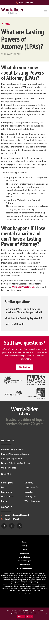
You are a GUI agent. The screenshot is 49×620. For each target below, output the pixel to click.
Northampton (7, 496)
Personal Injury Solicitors (13, 449)
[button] (45, 11)
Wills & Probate (8, 467)
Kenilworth (6, 492)
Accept (21, 616)
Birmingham (7, 482)
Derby (4, 487)
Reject (29, 616)
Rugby (4, 501)
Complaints (24, 553)
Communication (24, 564)
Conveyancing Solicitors (12, 458)
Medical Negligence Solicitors (15, 454)
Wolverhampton (32, 501)
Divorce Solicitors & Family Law (16, 463)
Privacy (24, 546)
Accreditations (24, 557)
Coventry (28, 482)
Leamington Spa (31, 487)
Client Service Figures (24, 561)
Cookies (24, 549)
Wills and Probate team (23, 287)
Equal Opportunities (24, 568)
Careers (24, 542)
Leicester (28, 492)
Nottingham (30, 496)
